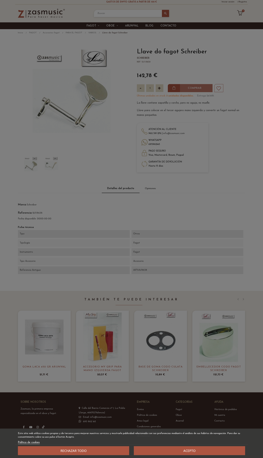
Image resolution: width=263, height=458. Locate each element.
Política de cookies (29, 442)
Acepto (189, 451)
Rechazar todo (73, 451)
